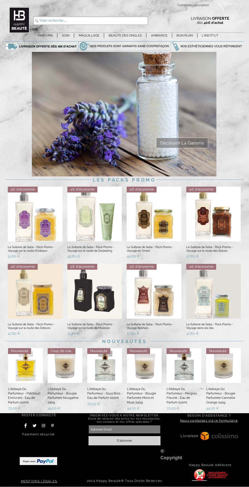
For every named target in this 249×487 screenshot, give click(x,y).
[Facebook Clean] (25, 425)
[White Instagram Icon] (43, 425)
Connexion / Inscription (193, 5)
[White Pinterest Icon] (52, 425)
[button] (228, 3)
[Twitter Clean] (34, 425)
